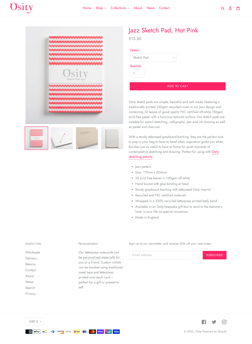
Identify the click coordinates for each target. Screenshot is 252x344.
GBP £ (33, 321)
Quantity (135, 66)
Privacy (30, 293)
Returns (30, 264)
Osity (199, 331)
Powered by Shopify (215, 331)
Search (30, 287)
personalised (92, 257)
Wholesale (32, 252)
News (29, 281)
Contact (30, 270)
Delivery (31, 258)
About (29, 276)
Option (134, 50)
